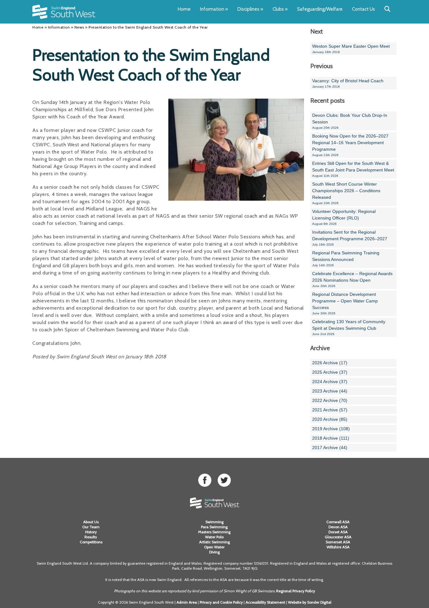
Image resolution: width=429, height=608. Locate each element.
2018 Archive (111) (330, 438)
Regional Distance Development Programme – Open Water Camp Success (345, 303)
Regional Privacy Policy (295, 591)
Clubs (280, 9)
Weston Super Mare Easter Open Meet (351, 49)
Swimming (214, 521)
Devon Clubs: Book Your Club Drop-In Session (349, 121)
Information (214, 9)
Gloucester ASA (338, 537)
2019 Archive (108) (331, 428)
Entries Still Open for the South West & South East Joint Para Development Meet (353, 169)
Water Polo (214, 537)
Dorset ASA (338, 531)
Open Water (214, 547)
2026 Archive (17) (329, 362)
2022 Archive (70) (329, 400)
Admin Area (186, 602)
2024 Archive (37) (329, 381)
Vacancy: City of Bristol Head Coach (347, 83)
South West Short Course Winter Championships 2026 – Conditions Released (346, 193)
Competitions (91, 542)
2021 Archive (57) (329, 409)
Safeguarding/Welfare (320, 9)
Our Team (91, 526)
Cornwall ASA (338, 521)
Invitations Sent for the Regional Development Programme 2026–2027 (349, 238)
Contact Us (363, 9)
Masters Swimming (214, 531)
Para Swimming (214, 526)
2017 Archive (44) (329, 447)
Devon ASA (338, 526)
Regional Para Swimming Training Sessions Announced (345, 258)
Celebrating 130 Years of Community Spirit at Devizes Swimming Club (348, 327)
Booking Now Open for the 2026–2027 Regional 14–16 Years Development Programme (350, 145)
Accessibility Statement (265, 602)
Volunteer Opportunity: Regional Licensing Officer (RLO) (344, 217)
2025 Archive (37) (329, 372)
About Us (91, 521)
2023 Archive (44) (329, 391)
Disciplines (250, 9)
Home (184, 9)
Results (91, 537)
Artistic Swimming (214, 542)
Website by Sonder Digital (309, 602)
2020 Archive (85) (329, 419)
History (91, 531)
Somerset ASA (338, 542)
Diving (214, 552)
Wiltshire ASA (338, 547)
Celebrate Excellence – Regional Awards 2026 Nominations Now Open (352, 279)
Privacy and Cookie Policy (221, 602)
